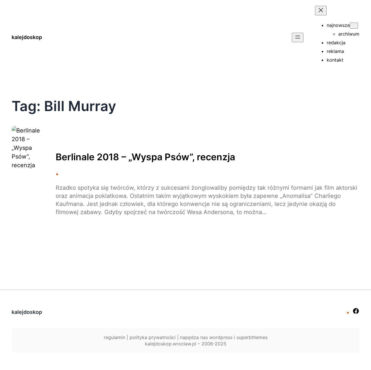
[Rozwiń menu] (297, 37)
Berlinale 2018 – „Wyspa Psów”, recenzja (145, 157)
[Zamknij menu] (321, 10)
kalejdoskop (27, 37)
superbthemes (252, 337)
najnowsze (338, 25)
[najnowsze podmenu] (354, 26)
